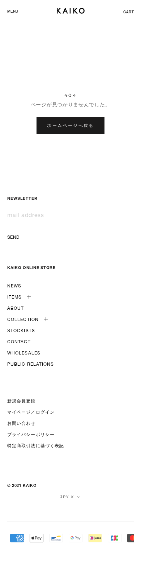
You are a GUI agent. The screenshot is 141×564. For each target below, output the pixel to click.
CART (128, 12)
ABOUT (15, 309)
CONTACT (19, 342)
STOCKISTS (21, 331)
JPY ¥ (67, 496)
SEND (13, 237)
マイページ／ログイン (31, 412)
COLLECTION (23, 320)
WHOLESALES (23, 353)
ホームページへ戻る (70, 125)
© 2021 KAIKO (21, 486)
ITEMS (14, 297)
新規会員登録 (21, 401)
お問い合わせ (21, 424)
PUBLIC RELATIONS (30, 364)
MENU (12, 12)
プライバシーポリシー (31, 435)
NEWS (14, 286)
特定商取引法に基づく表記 (35, 446)
